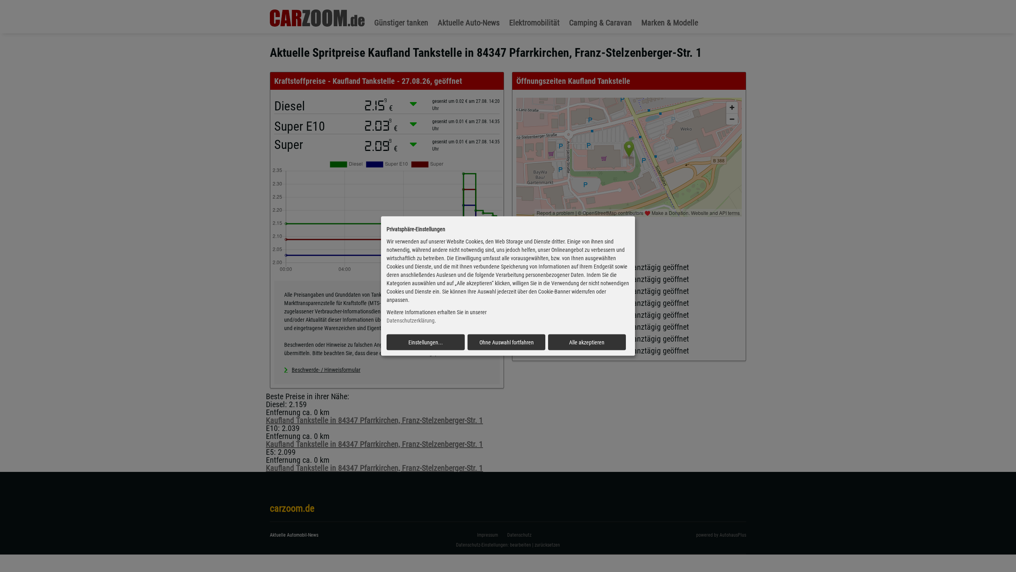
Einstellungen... (425, 342)
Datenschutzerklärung (411, 320)
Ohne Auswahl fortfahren (506, 342)
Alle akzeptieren (586, 342)
